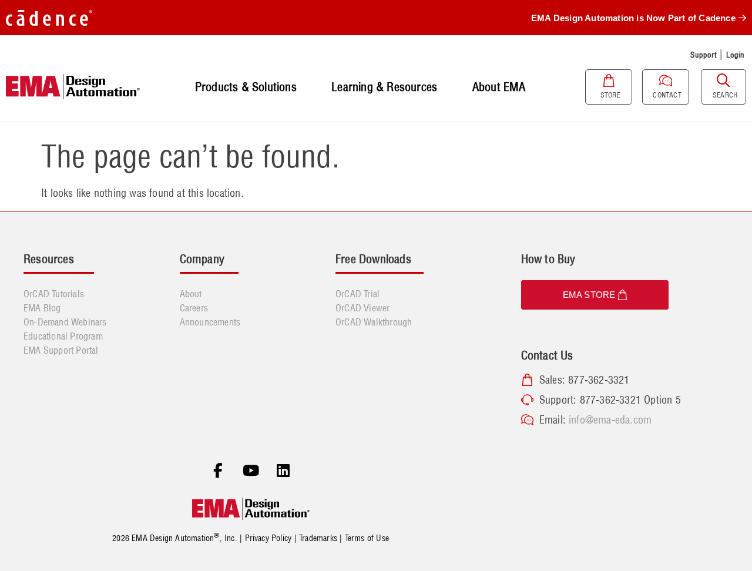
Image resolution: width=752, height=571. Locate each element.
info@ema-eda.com (610, 419)
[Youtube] (251, 471)
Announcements (210, 322)
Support (703, 54)
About (191, 294)
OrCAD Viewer (362, 308)
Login (735, 54)
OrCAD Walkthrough (373, 322)
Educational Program (63, 336)
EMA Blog (42, 308)
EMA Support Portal (61, 350)
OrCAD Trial (357, 294)
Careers (194, 308)
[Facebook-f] (218, 471)
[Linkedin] (283, 471)
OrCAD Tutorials (54, 294)
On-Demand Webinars (65, 322)
